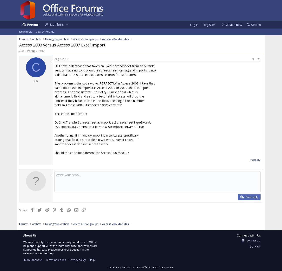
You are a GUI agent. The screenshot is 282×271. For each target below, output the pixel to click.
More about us (33, 260)
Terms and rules (56, 260)
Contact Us (253, 240)
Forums (33, 24)
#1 (259, 59)
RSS (257, 246)
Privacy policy (77, 260)
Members (57, 24)
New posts (25, 31)
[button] (67, 24)
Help (92, 260)
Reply (256, 160)
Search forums (45, 31)
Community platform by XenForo (141, 267)
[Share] (253, 59)
